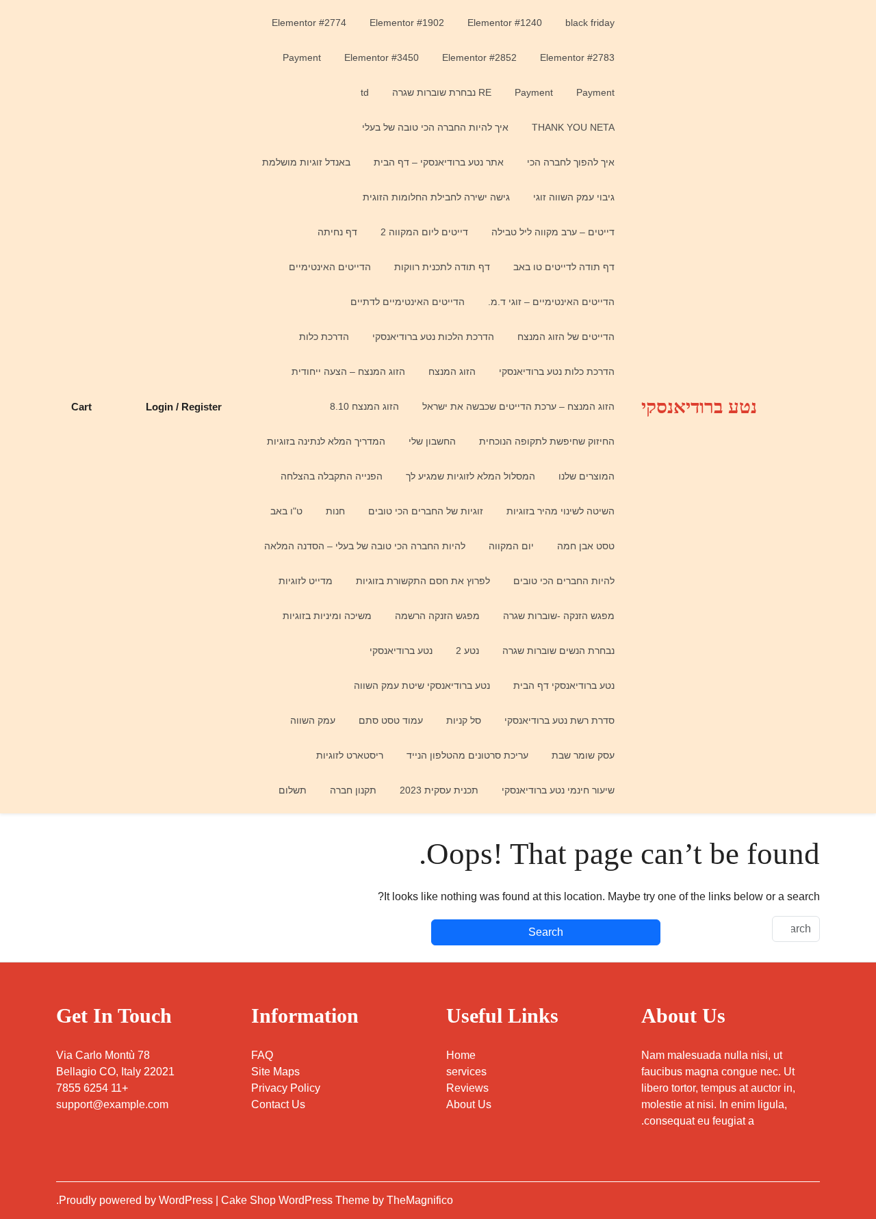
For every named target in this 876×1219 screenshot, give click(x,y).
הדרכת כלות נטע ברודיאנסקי (557, 371)
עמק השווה (312, 720)
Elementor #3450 (381, 57)
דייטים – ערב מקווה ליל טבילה (553, 231)
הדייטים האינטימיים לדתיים (407, 301)
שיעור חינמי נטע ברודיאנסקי (558, 790)
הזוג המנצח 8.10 (364, 406)
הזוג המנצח (452, 371)
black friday (590, 22)
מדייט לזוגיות (306, 580)
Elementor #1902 (407, 22)
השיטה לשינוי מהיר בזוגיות (560, 511)
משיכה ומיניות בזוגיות (327, 615)
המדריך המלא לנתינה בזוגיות (326, 441)
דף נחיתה (337, 231)
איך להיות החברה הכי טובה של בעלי (435, 127)
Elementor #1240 (504, 22)
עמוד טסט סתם (391, 720)
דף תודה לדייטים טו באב (564, 266)
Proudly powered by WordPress (137, 1200)
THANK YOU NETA (573, 127)
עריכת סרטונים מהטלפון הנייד (467, 755)
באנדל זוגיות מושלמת (306, 162)
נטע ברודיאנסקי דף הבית (564, 685)
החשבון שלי (432, 441)
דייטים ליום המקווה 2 (424, 231)
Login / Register (184, 406)
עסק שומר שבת (583, 755)
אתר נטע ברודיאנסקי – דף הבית (439, 162)
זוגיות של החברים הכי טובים (425, 511)
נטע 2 (467, 650)
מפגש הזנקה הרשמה (437, 615)
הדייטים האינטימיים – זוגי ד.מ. (551, 301)
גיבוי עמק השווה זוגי (574, 197)
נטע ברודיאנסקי (699, 406)
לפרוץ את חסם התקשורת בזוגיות (423, 580)
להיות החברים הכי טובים (564, 580)
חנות (335, 511)
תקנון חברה (353, 790)
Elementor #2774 (309, 22)
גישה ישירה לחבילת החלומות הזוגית (436, 197)
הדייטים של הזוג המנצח (566, 336)
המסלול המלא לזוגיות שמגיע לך (470, 476)
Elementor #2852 (479, 57)
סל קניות (463, 720)
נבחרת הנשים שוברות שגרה (558, 650)
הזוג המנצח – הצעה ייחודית (348, 371)
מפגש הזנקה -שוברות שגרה (559, 615)
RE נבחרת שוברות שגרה (441, 92)
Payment (302, 57)
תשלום (293, 790)
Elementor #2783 (577, 57)
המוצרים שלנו (586, 476)
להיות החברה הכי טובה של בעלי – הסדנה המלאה (364, 545)
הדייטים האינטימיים (330, 266)
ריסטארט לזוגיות (349, 755)
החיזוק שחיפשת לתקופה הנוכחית (547, 441)
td (365, 92)
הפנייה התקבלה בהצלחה (332, 476)
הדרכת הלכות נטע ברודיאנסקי (433, 336)
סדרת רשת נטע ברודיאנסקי (559, 720)
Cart (81, 406)
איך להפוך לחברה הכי (571, 162)
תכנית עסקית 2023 (439, 790)
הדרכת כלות (324, 336)
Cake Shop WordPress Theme (296, 1200)
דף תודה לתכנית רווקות (442, 266)
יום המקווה (511, 545)
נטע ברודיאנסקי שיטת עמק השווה (422, 685)
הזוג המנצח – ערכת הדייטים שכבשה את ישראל (518, 406)
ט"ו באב (286, 511)
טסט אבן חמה (586, 545)
